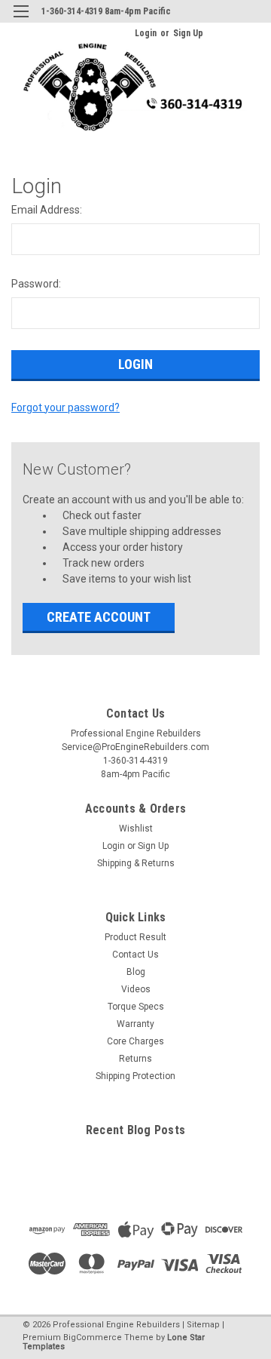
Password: (36, 284)
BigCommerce (92, 1337)
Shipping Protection (135, 1076)
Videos (136, 989)
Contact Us (135, 954)
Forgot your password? (65, 407)
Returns (135, 1058)
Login (146, 33)
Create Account (99, 617)
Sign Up (188, 33)
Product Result (135, 937)
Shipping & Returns (136, 863)
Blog (135, 972)
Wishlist (136, 828)
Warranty (135, 1024)
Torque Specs (136, 1006)
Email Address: (46, 210)
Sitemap (203, 1325)
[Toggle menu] (20, 21)
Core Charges (135, 1041)
